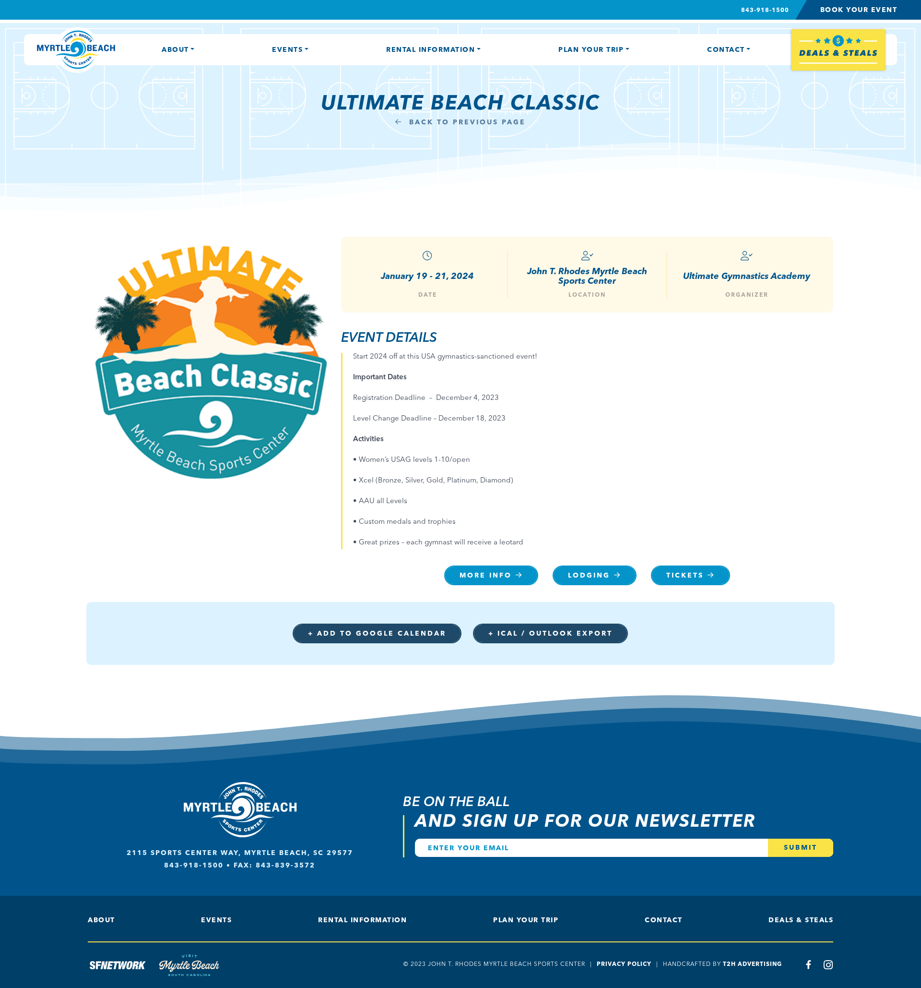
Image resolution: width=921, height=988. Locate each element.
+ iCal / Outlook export (550, 633)
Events (287, 50)
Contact (726, 50)
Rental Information (430, 50)
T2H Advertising (752, 963)
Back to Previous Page (466, 122)
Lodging (589, 575)
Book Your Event (858, 10)
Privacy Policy (624, 963)
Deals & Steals (800, 920)
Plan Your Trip (591, 50)
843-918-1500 (765, 9)
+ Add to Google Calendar (377, 633)
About (175, 50)
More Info (486, 575)
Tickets (685, 575)
